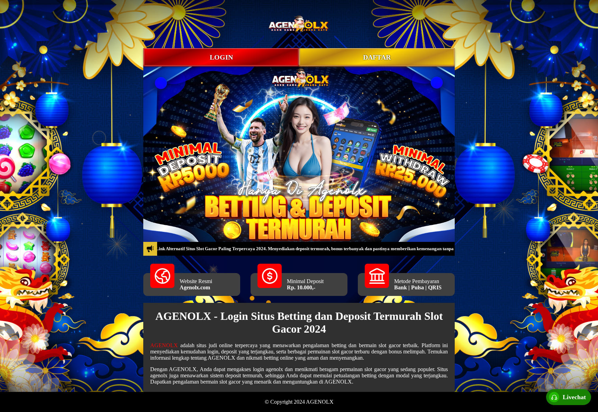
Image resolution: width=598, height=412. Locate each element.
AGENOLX (164, 345)
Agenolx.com (195, 287)
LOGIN (221, 57)
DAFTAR (377, 57)
